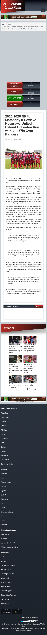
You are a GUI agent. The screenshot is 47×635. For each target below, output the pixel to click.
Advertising (5, 455)
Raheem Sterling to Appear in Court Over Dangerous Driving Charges (30, 348)
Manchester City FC (8, 543)
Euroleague (5, 603)
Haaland (4, 525)
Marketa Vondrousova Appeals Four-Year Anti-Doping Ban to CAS (15, 368)
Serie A (3, 495)
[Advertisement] (23, 56)
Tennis (3, 434)
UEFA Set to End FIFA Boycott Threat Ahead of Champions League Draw (15, 349)
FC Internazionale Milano (9, 547)
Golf (2, 443)
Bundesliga (5, 499)
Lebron (3, 561)
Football (9, 24)
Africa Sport (5, 413)
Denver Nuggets (6, 591)
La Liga (3, 486)
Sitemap (20, 624)
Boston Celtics (6, 569)
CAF (2, 516)
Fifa (2, 503)
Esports (3, 451)
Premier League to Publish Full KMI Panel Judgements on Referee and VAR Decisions (30, 388)
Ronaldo (4, 473)
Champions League (7, 512)
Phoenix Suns (5, 586)
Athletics (4, 430)
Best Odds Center (7, 464)
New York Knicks (6, 582)
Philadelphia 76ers (7, 574)
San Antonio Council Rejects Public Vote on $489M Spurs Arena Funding (15, 387)
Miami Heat (5, 578)
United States (13, 8)
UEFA (3, 507)
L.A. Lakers (5, 599)
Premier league (6, 482)
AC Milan (4, 538)
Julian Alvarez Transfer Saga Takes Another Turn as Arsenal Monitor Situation (30, 368)
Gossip (3, 426)
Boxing (3, 447)
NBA (2, 557)
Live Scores (5, 417)
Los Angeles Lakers (8, 565)
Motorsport (4, 438)
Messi (3, 478)
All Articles (28, 624)
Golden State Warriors (8, 595)
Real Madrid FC (6, 534)
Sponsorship (5, 460)
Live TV (3, 421)
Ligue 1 (3, 490)
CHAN (3, 520)
